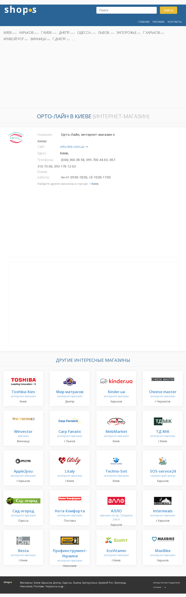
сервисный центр (163, 474)
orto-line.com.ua (72, 146)
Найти (168, 10)
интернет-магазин (23, 394)
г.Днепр (59, 39)
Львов (103, 32)
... (73, 39)
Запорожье (127, 32)
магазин (23, 434)
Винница (38, 39)
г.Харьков (151, 32)
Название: (45, 134)
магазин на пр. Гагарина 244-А (116, 515)
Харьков (26, 32)
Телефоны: (45, 160)
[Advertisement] (93, 76)
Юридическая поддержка (166, 582)
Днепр (64, 32)
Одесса (84, 32)
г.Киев (46, 32)
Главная (143, 21)
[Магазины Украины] (20, 10)
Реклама (158, 21)
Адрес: (42, 153)
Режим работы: (43, 174)
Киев (8, 32)
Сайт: (41, 146)
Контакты (174, 21)
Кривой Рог (14, 39)
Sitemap (157, 587)
